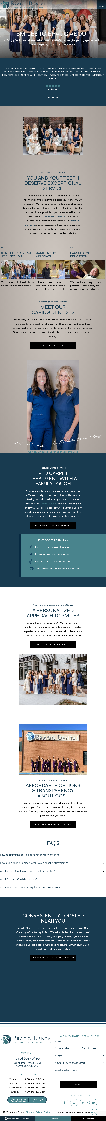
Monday (13, 1079)
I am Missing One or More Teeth (53, 561)
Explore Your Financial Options (53, 825)
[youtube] (93, 1102)
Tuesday (13, 1083)
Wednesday (15, 1087)
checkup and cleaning (54, 216)
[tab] (48, 97)
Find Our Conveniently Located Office (53, 958)
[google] (74, 1102)
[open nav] (101, 4)
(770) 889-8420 (27, 1058)
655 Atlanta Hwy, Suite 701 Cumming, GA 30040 (27, 1064)
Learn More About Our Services (53, 525)
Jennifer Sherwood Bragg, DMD (64, 452)
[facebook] (64, 1102)
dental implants (49, 503)
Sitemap (30, 1112)
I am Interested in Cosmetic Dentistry (57, 568)
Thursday (14, 1091)
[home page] (48, 4)
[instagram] (84, 1102)
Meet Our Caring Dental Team (53, 644)
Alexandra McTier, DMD (38, 452)
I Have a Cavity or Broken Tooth (53, 554)
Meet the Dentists (53, 345)
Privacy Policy (43, 1112)
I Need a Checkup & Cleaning (52, 547)
